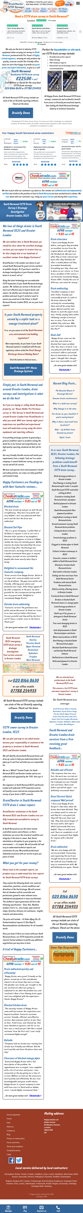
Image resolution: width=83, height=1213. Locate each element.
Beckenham (33, 649)
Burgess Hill (18, 1181)
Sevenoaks (63, 1184)
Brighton (9, 1181)
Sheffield (56, 1177)
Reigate (55, 1184)
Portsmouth (40, 1184)
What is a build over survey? (65, 403)
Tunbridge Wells (37, 1186)
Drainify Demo (21, 113)
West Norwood (33, 660)
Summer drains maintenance (64, 398)
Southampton (65, 1177)
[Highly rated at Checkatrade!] (23, 496)
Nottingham (39, 1177)
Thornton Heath (33, 643)
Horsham (9, 1184)
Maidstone (59, 1174)
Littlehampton (30, 1184)
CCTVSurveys (28, 10)
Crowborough (36, 1181)
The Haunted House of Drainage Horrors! (64, 392)
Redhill (48, 1184)
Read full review (16, 161)
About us (10, 1127)
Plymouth (48, 1177)
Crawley (26, 1181)
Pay (68, 2)
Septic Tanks (64, 437)
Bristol (17, 1174)
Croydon (33, 656)
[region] (41, 152)
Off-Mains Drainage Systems (23, 369)
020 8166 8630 (32, 4)
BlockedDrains (36, 10)
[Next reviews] (80, 159)
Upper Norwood (33, 646)
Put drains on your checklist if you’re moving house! (65, 415)
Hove (16, 1184)
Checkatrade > (35, 627)
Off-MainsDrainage (62, 10)
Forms (9, 1119)
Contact (60, 3)
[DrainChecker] (12, 6)
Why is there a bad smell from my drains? (64, 423)
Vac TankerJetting (52, 10)
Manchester (68, 1174)
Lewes (21, 1184)
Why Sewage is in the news (64, 408)
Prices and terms (13, 1142)
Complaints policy (13, 1150)
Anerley (32, 639)
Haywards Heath (70, 1181)
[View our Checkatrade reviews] (73, 133)
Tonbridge (72, 1184)
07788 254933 (46, 4)
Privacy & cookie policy (16, 1138)
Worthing (48, 1186)
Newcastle (23, 1177)
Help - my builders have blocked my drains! (65, 431)
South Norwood (33, 636)
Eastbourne (58, 1181)
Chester (24, 1174)
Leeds (45, 1174)
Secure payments (13, 1115)
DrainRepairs (43, 10)
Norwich (31, 1177)
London (51, 1174)
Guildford (38, 1174)
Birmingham (9, 1174)
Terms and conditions (15, 1146)
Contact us (11, 1131)
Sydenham (33, 653)
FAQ (8, 1123)
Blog (8, 1134)
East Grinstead (47, 1181)
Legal (9, 1154)
